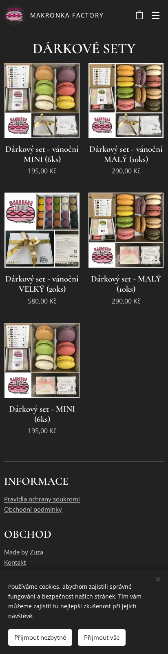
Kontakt (15, 562)
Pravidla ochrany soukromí (42, 499)
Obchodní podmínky (33, 509)
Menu (156, 15)
